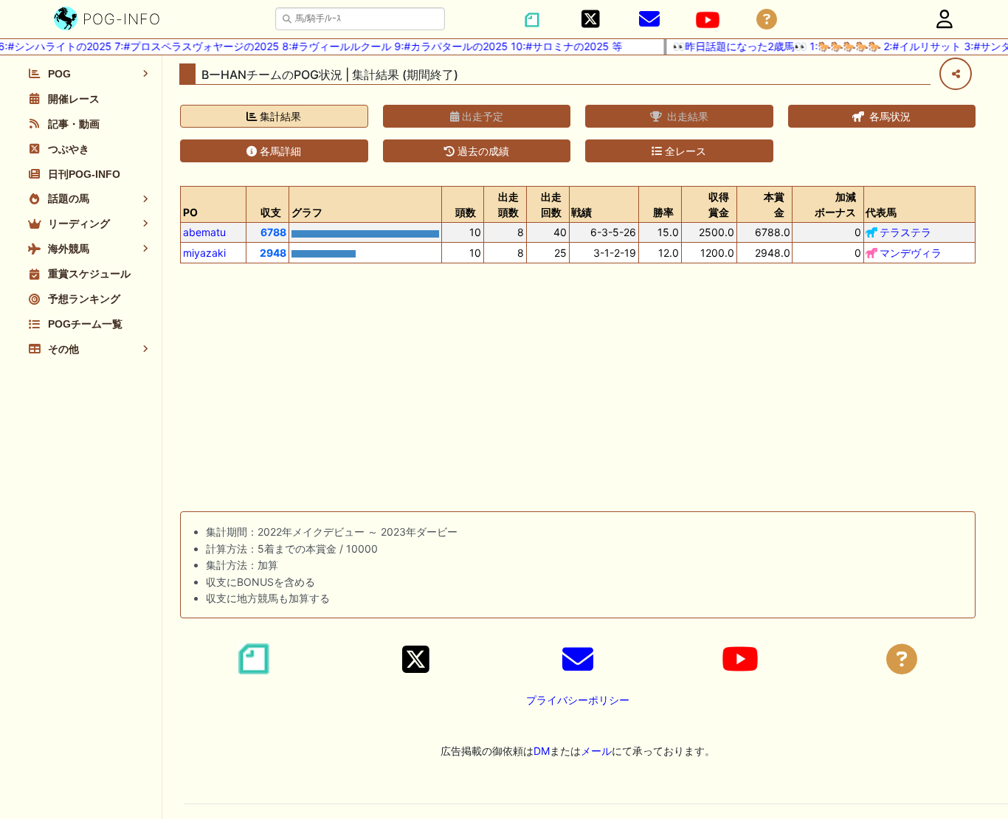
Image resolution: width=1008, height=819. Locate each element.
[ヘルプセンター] (766, 19)
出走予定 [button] (481, 116)
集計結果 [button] (279, 116)
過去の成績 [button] (482, 151)
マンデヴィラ (911, 252)
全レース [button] (684, 151)
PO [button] (190, 212)
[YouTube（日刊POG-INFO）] (707, 20)
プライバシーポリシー (577, 700)
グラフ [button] (306, 212)
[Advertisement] (578, 390)
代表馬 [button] (881, 212)
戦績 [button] (581, 212)
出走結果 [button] (686, 116)
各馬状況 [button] (888, 116)
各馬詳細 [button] (279, 151)
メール (596, 750)
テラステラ (905, 232)
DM (542, 750)
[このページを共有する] (955, 74)
